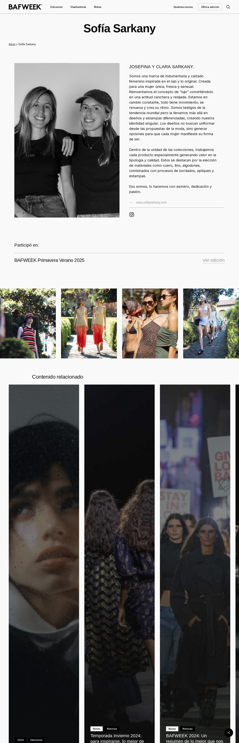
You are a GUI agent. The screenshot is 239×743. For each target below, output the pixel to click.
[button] (148, 202)
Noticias (112, 728)
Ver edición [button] (214, 260)
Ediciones (36, 739)
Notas (96, 728)
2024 (20, 739)
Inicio (12, 44)
